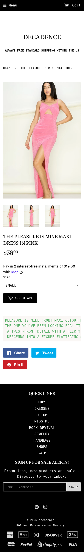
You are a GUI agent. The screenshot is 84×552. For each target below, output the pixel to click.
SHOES (42, 447)
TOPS (42, 402)
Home (6, 68)
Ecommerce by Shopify (47, 525)
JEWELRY (42, 434)
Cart (75, 5)
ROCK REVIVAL (42, 428)
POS (19, 525)
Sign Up (73, 487)
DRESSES (42, 409)
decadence (42, 37)
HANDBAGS (42, 440)
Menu (13, 5)
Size (6, 277)
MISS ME (42, 421)
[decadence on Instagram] (45, 507)
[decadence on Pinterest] (36, 507)
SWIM (42, 453)
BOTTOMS (42, 415)
